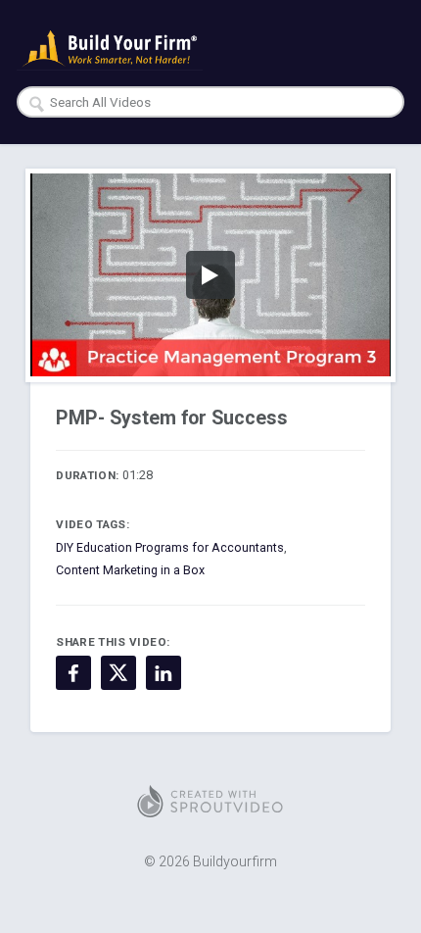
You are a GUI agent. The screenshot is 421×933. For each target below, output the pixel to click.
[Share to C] (118, 673)
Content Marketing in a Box (130, 570)
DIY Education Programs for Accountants (170, 547)
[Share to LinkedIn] (163, 673)
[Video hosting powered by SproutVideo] (210, 801)
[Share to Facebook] (73, 673)
